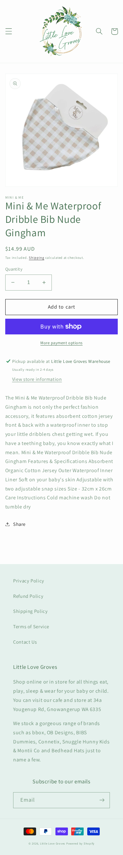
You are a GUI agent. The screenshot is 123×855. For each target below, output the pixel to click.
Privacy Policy (28, 581)
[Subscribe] (102, 800)
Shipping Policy (30, 611)
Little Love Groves (52, 844)
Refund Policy (28, 596)
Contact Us (25, 642)
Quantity (13, 269)
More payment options (61, 343)
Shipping (36, 257)
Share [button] (19, 524)
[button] (8, 31)
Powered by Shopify (80, 844)
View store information (37, 379)
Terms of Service (31, 626)
